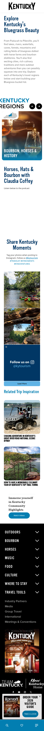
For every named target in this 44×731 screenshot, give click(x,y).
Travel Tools (15, 592)
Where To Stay (16, 583)
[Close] (40, 696)
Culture (11, 575)
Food (9, 566)
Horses (10, 549)
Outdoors (12, 532)
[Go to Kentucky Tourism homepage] (22, 6)
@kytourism (32, 258)
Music (9, 558)
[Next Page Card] (39, 106)
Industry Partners (16, 601)
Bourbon (12, 540)
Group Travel (13, 611)
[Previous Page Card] (32, 106)
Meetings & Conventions (20, 622)
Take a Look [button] (30, 714)
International (13, 616)
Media (9, 606)
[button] (7, 725)
